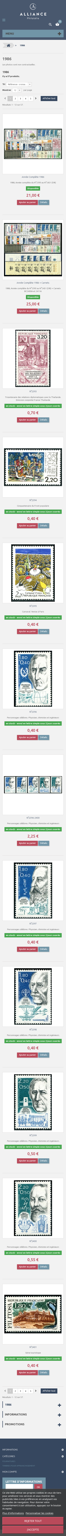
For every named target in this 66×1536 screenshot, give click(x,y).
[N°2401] (33, 1314)
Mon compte (9, 1472)
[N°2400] (33, 1208)
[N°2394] (33, 467)
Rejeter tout (33, 1521)
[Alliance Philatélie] (33, 11)
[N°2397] (33, 890)
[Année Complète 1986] (33, 144)
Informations (16, 1414)
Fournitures (8, 1461)
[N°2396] (33, 679)
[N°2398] (33, 996)
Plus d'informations (13, 1513)
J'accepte (33, 1529)
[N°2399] (33, 1102)
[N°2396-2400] (33, 785)
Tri (3, 84)
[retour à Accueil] (8, 45)
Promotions (14, 1424)
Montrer (6, 90)
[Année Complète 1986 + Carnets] (33, 250)
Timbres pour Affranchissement (18, 1466)
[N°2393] (33, 358)
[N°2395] (33, 573)
